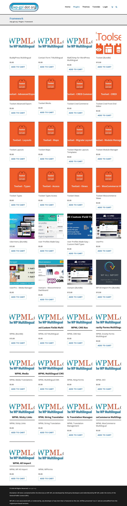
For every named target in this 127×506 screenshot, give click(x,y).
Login (105, 7)
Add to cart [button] (18, 67)
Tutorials (96, 7)
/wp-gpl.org (32, 488)
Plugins (76, 7)
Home (67, 7)
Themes (86, 7)
